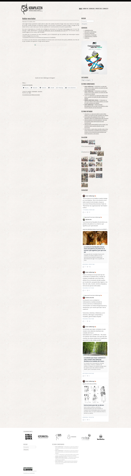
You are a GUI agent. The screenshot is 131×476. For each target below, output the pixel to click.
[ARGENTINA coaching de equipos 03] (99, 164)
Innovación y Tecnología (90, 35)
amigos (68, 29)
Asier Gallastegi (88, 86)
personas (40, 91)
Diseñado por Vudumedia (29, 473)
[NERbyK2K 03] (85, 152)
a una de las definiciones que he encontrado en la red (51, 30)
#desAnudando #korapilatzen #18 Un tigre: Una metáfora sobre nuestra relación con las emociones (96, 106)
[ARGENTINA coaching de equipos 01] (84, 185)
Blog (80, 8)
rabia (30, 92)
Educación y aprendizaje (90, 32)
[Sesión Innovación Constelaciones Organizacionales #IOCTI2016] (97, 148)
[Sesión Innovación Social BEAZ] (92, 164)
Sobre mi (85, 8)
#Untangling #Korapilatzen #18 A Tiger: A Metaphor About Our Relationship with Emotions (96, 117)
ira (27, 92)
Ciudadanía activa (88, 30)
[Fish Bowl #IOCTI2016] (87, 146)
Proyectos (99, 8)
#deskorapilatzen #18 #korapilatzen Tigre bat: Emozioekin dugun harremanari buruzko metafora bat (95, 121)
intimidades (34, 91)
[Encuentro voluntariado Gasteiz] (92, 159)
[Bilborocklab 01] (99, 175)
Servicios (91, 8)
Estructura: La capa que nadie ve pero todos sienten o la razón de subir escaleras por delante (96, 88)
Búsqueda (84, 24)
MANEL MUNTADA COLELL (91, 100)
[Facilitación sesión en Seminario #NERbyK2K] (99, 169)
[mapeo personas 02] (93, 152)
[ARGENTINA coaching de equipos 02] (100, 153)
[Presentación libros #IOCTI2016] (84, 159)
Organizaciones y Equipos (90, 36)
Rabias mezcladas (28, 19)
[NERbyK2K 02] (84, 164)
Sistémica (86, 38)
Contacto (105, 8)
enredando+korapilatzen (31, 9)
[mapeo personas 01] (84, 141)
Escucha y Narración (89, 33)
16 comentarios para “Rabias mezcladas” (31, 94)
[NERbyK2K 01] (84, 177)
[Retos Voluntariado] (92, 142)
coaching (29, 91)
